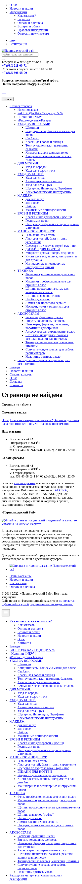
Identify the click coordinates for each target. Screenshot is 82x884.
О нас (13, 5)
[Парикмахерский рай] (18, 50)
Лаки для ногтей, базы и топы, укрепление (47, 764)
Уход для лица (35, 177)
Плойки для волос (37, 299)
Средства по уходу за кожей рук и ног (51, 245)
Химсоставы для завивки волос (46, 152)
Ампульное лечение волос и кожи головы (46, 685)
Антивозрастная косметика (43, 181)
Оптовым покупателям (33, 33)
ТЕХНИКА (25, 270)
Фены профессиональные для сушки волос (47, 796)
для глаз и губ (34, 199)
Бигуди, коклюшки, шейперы (45, 320)
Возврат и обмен (29, 26)
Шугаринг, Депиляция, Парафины (48, 188)
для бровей (32, 202)
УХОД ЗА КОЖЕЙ (31, 174)
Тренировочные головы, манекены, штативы (48, 861)
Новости (21, 8)
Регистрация (18, 44)
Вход (13, 40)
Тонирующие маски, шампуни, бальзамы (45, 678)
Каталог (21, 106)
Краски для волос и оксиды (44, 142)
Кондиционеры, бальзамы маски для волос (47, 668)
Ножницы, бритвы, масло (43, 356)
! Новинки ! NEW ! (31, 116)
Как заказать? (27, 15)
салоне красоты (24, 483)
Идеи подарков (28, 109)
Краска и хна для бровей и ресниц (48, 217)
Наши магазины (20, 576)
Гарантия (24, 19)
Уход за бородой (36, 167)
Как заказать (18, 583)
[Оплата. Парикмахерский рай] (45, 569)
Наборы (30, 206)
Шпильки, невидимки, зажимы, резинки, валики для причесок (47, 336)
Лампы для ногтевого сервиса (45, 303)
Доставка (16, 381)
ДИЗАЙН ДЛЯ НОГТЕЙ (42, 249)
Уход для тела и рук (38, 184)
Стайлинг (32, 138)
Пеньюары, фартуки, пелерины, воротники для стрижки (47, 326)
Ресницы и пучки (37, 220)
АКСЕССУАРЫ (28, 313)
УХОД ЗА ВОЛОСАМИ (34, 124)
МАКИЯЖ (25, 195)
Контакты (16, 385)
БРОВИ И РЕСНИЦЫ (33, 213)
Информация (18, 12)
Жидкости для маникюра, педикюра (49, 252)
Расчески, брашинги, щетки (44, 317)
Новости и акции (21, 371)
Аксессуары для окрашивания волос (50, 331)
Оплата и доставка (30, 22)
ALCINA (61, 490)
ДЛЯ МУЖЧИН (28, 163)
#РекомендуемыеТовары (34, 120)
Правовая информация (33, 30)
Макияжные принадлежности (45, 210)
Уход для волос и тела (40, 170)
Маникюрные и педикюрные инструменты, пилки (45, 265)
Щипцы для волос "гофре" (43, 295)
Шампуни (32, 127)
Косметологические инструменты (48, 192)
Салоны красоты (21, 374)
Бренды (15, 367)
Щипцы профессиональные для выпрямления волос (46, 290)
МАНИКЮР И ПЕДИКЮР (36, 231)
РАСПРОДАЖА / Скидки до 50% (40, 113)
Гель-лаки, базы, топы (40, 235)
